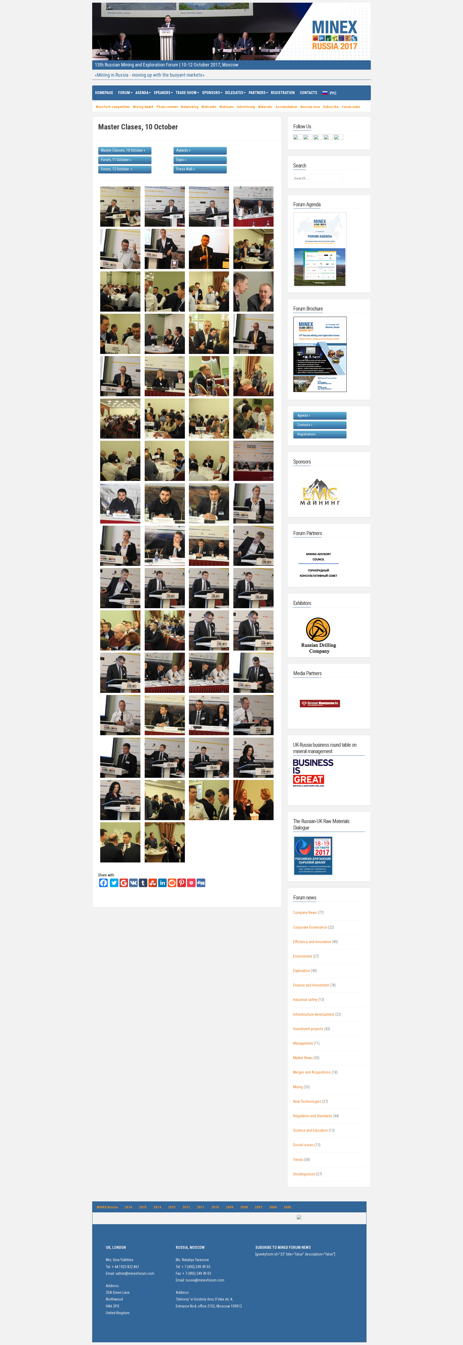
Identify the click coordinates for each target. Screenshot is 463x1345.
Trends (298, 1159)
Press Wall (184, 169)
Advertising (246, 107)
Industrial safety (305, 999)
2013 (172, 1207)
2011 (200, 1207)
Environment (302, 956)
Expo (180, 160)
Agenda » (303, 415)
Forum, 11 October (115, 160)
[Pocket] (191, 886)
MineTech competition (113, 107)
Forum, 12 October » (116, 169)
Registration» (306, 434)
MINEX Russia (107, 1207)
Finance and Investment (311, 985)
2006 (273, 1207)
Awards (182, 150)
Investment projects (308, 1029)
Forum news (351, 107)
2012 (186, 1207)
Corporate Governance (310, 927)
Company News (305, 912)
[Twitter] (114, 886)
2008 (244, 1207)
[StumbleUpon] (152, 886)
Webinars (226, 107)
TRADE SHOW (186, 93)
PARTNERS (257, 93)
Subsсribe (331, 107)
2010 (215, 1207)
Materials (265, 107)
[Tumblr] (143, 886)
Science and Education (310, 1130)
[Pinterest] (181, 886)
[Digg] (201, 886)
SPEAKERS (162, 93)
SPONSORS (211, 93)
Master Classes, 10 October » (123, 150)
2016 (128, 1207)
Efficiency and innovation (312, 942)
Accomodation (286, 107)
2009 (229, 1207)
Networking (189, 107)
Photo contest (167, 107)
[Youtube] (338, 138)
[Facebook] (103, 886)
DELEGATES (234, 93)
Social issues (303, 1145)
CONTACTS (308, 93)
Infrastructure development (313, 1014)
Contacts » (304, 425)
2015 (143, 1207)
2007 (258, 1207)
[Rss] (329, 138)
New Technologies (307, 1101)
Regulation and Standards (312, 1116)
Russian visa (310, 107)
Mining (298, 1087)
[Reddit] (172, 886)
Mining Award (143, 107)
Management (303, 1043)
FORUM (124, 93)
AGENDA (141, 93)
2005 (287, 1207)
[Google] (124, 886)
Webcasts (208, 107)
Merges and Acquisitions (312, 1072)
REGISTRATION (283, 93)
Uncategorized (304, 1174)
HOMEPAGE (104, 93)
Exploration (301, 971)
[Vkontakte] (133, 886)
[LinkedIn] (162, 886)
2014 (157, 1207)
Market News (303, 1058)
